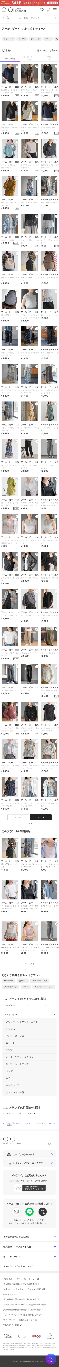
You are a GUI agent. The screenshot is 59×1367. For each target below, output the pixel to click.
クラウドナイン (10, 987)
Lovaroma (8, 980)
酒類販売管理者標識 (37, 1304)
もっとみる (29, 964)
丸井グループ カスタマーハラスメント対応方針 (24, 1289)
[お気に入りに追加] (17, 840)
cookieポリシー (10, 1294)
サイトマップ (9, 1320)
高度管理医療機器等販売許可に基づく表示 (22, 1309)
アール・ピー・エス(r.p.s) (45, 1123)
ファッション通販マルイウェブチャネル (17, 1123)
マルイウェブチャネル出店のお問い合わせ (22, 1314)
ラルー (26, 987)
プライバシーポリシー (26, 1279)
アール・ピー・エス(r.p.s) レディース (18, 1113)
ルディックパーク (40, 980)
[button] (9, 39)
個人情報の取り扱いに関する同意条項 (20, 1284)
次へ (40, 817)
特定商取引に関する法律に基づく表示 (20, 1299)
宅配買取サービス (26, 1320)
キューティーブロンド (44, 987)
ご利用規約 (8, 1279)
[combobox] (29, 18)
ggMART (22, 980)
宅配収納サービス (11, 1325)
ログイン (51, 1144)
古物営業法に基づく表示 (14, 1304)
